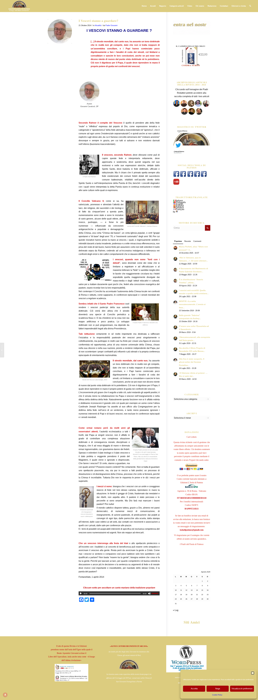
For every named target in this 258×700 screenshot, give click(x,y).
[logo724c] (19, 6)
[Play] (80, 593)
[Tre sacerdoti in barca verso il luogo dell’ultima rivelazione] (256, 350)
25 (181, 599)
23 (207, 594)
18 (181, 594)
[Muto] (149, 593)
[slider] (156, 593)
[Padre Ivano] (176, 106)
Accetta (194, 688)
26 (186, 599)
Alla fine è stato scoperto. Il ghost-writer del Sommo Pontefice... (191, 362)
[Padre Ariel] (184, 114)
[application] (119, 593)
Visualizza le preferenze (242, 688)
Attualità (98, 25)
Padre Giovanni (111, 25)
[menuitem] (144, 6)
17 (176, 594)
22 (202, 594)
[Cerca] (250, 6)
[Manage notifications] (5, 695)
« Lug (175, 610)
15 (202, 590)
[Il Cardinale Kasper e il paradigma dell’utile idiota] (2, 350)
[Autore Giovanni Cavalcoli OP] (60, 31)
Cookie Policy (217, 695)
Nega (217, 688)
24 (176, 599)
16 (207, 590)
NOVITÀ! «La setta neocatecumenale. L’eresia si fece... (192, 304)
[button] (252, 673)
